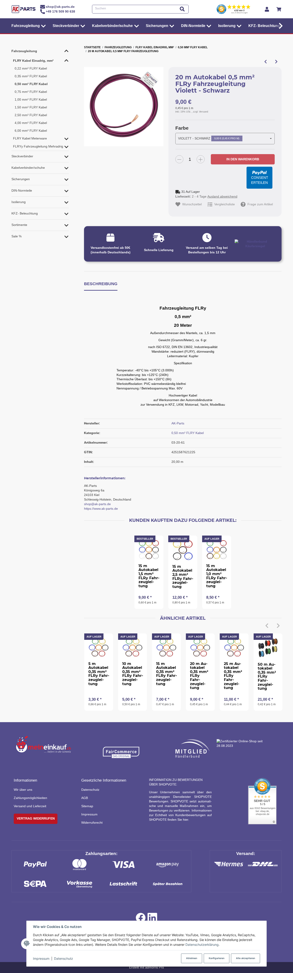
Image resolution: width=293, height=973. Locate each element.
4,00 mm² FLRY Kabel (31, 123)
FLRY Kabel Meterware (30, 138)
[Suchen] (182, 9)
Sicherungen (20, 179)
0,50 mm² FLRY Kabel (187, 433)
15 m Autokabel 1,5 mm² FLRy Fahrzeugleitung (148, 576)
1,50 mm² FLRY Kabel (31, 107)
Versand (203, 111)
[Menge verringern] (179, 159)
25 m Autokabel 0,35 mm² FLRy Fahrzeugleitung (233, 676)
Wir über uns (23, 789)
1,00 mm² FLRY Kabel (31, 99)
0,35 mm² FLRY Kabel (31, 76)
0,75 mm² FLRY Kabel (31, 92)
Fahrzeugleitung (24, 51)
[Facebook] (141, 919)
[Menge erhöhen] (201, 159)
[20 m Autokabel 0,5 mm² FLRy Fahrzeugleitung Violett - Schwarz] (123, 106)
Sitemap (87, 806)
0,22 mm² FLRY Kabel (31, 68)
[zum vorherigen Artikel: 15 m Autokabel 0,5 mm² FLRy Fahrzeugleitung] (265, 61)
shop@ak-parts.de (97, 504)
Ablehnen (191, 958)
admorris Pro (154, 967)
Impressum (41, 958)
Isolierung (18, 202)
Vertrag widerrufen (36, 818)
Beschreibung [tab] (100, 283)
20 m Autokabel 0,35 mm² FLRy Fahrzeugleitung (199, 676)
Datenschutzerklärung (202, 944)
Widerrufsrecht (92, 822)
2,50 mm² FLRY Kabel (31, 115)
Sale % (16, 236)
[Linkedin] (152, 919)
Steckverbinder (22, 156)
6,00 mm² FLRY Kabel (31, 130)
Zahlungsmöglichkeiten (30, 798)
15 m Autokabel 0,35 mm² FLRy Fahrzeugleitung (166, 674)
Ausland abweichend (222, 196)
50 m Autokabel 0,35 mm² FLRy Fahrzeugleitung (267, 676)
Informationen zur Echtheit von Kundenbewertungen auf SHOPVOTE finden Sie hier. (180, 815)
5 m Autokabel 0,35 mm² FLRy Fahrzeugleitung (98, 674)
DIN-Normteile (21, 190)
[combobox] (225, 138)
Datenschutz (63, 958)
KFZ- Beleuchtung (24, 213)
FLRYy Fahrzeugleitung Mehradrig (38, 146)
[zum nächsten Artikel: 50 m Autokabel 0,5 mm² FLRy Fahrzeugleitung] (276, 61)
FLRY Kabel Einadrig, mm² (33, 60)
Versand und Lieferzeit (30, 806)
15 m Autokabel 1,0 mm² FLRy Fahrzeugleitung (216, 576)
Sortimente (19, 225)
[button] (279, 26)
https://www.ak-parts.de (101, 508)
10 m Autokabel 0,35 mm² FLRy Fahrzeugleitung (132, 674)
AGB (84, 798)
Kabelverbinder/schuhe (28, 167)
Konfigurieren (216, 958)
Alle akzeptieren (245, 958)
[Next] (278, 625)
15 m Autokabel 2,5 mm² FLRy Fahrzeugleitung (182, 576)
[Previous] (266, 625)
